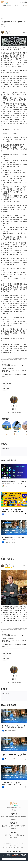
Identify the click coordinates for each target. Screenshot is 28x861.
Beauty (19, 843)
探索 (2, 817)
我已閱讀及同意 (14, 859)
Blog (12, 845)
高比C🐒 (6, 431)
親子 (19, 370)
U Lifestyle (6, 843)
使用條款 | (16, 847)
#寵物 (5, 835)
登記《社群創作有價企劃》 (17, 365)
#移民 (18, 837)
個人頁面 (4, 826)
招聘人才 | (11, 849)
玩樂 (2, 19)
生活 (2, 556)
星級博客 (17, 817)
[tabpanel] (14, 9)
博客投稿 (13, 819)
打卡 (9, 370)
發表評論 (5, 448)
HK (15, 843)
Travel (11, 843)
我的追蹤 (22, 826)
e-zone (16, 845)
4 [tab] (17, 10)
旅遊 (13, 370)
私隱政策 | (22, 847)
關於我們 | (6, 847)
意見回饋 (23, 817)
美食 (16, 370)
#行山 (9, 835)
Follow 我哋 (5, 376)
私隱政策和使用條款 (15, 855)
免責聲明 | (11, 847)
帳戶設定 (10, 826)
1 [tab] (11, 10)
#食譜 (18, 835)
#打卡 (13, 835)
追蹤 (24, 32)
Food (23, 843)
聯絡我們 (16, 849)
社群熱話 (16, 5)
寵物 (23, 370)
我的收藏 (16, 826)
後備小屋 (7, 31)
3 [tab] (15, 10)
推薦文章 (11, 817)
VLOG (6, 817)
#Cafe (22, 835)
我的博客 (13, 828)
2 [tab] (13, 10)
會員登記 (24, 2)
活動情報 (8, 371)
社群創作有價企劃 (6, 5)
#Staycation (12, 837)
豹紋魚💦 (16, 431)
